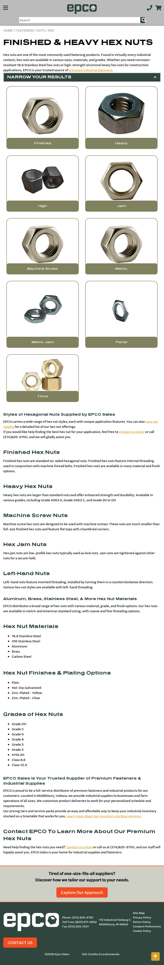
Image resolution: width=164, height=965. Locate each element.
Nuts (41, 30)
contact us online (132, 431)
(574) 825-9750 (82, 917)
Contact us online (79, 847)
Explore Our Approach (82, 892)
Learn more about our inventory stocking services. (103, 816)
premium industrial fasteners (90, 70)
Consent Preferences (147, 926)
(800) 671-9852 (86, 922)
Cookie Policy (142, 931)
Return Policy (142, 922)
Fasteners (25, 30)
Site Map (139, 913)
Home (8, 30)
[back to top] (155, 956)
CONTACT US (20, 942)
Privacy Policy (142, 917)
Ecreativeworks (109, 954)
